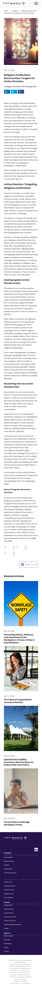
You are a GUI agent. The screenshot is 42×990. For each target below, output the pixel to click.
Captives (6, 865)
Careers (6, 947)
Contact (6, 951)
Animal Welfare (8, 857)
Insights (15, 11)
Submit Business (9, 909)
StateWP (24, 981)
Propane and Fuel (9, 890)
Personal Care (8, 882)
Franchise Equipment (10, 873)
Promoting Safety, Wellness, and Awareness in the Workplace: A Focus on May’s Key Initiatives (19, 638)
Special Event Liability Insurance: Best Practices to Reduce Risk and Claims (18, 762)
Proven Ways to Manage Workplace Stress (17, 823)
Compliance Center (10, 917)
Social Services (8, 897)
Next (35, 564)
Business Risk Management (25, 86)
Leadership (7, 940)
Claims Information (10, 920)
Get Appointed (8, 905)
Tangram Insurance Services (16, 503)
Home (6, 11)
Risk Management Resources (12, 924)
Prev (28, 564)
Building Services (9, 861)
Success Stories (8, 913)
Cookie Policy (25, 983)
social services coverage (15, 342)
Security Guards (9, 894)
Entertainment (8, 869)
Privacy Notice (15, 983)
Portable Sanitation (9, 886)
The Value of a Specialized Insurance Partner (17, 701)
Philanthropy (7, 943)
